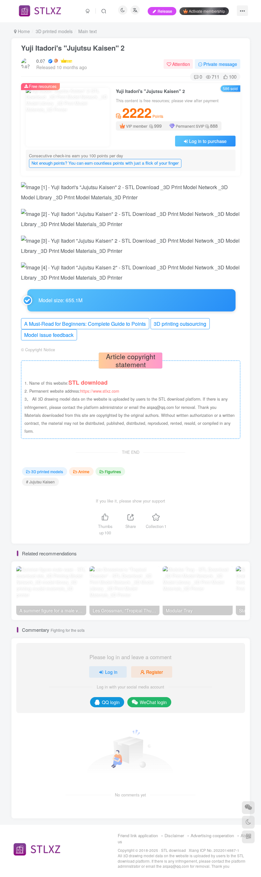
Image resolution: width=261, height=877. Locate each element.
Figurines (113, 471)
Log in (111, 672)
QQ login (111, 702)
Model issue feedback (49, 335)
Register (154, 672)
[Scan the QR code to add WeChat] (248, 807)
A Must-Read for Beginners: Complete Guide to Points (85, 323)
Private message (220, 64)
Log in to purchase (208, 141)
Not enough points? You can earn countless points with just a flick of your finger (105, 163)
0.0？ (41, 61)
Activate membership (207, 11)
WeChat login (153, 702)
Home (23, 31)
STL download (174, 850)
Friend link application (138, 835)
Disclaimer (174, 835)
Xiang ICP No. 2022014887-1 (214, 850)
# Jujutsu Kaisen (40, 481)
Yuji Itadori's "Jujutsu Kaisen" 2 (72, 48)
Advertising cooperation (212, 835)
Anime (83, 471)
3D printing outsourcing (180, 323)
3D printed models (54, 31)
